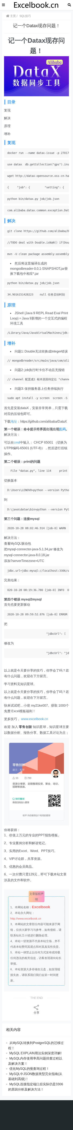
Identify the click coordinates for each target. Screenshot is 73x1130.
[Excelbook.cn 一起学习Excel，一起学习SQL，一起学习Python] (36, 4)
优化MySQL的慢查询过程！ (29, 1068)
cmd (17, 442)
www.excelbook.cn (34, 719)
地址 (14, 421)
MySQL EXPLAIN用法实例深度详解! (35, 1053)
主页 (12, 16)
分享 (36, 1012)
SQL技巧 (25, 16)
